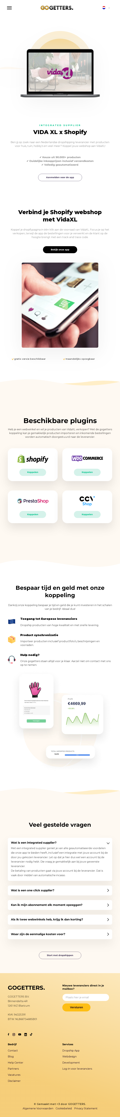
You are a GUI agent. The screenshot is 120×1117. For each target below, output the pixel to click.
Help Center (15, 1062)
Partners (13, 1068)
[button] (9, 8)
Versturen (76, 1007)
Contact (13, 1050)
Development (71, 1062)
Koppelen (32, 472)
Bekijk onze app (60, 249)
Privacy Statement (86, 1108)
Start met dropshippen (60, 955)
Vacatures (14, 1074)
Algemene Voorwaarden (38, 1108)
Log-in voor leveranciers (77, 1068)
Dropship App (71, 1050)
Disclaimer (14, 1080)
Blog (11, 1056)
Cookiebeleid (64, 1108)
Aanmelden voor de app (60, 177)
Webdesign (69, 1056)
